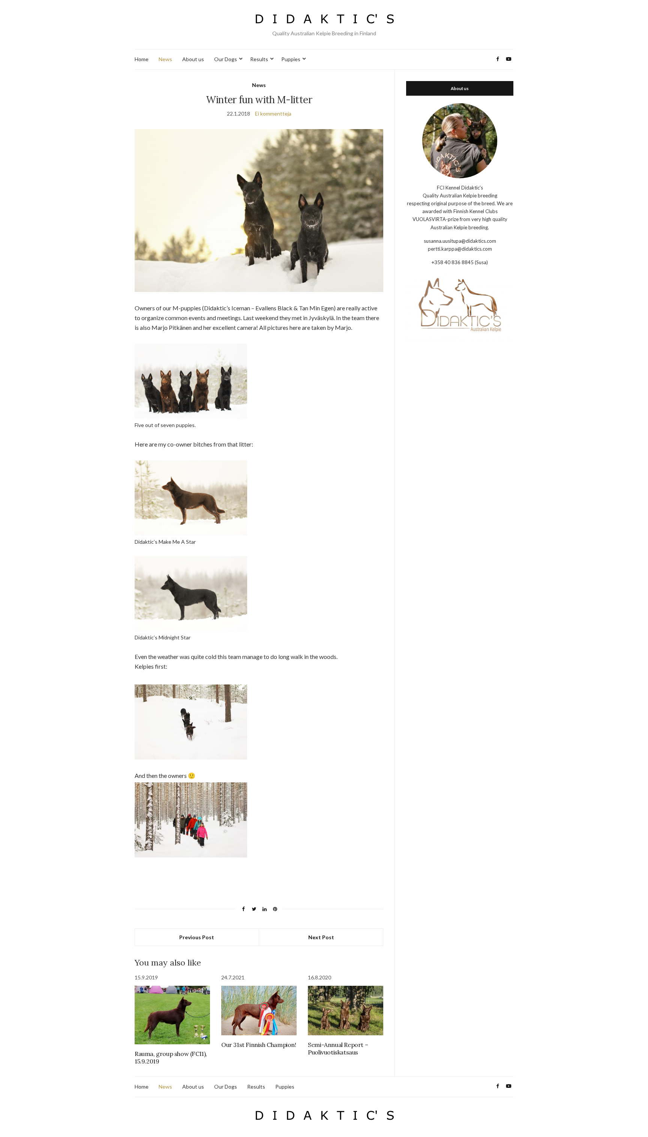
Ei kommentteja (273, 113)
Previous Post (196, 937)
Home (141, 59)
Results (259, 59)
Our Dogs (225, 59)
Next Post (321, 937)
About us (193, 59)
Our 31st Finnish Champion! (258, 1044)
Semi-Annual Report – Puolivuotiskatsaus (338, 1048)
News (165, 59)
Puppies (290, 59)
